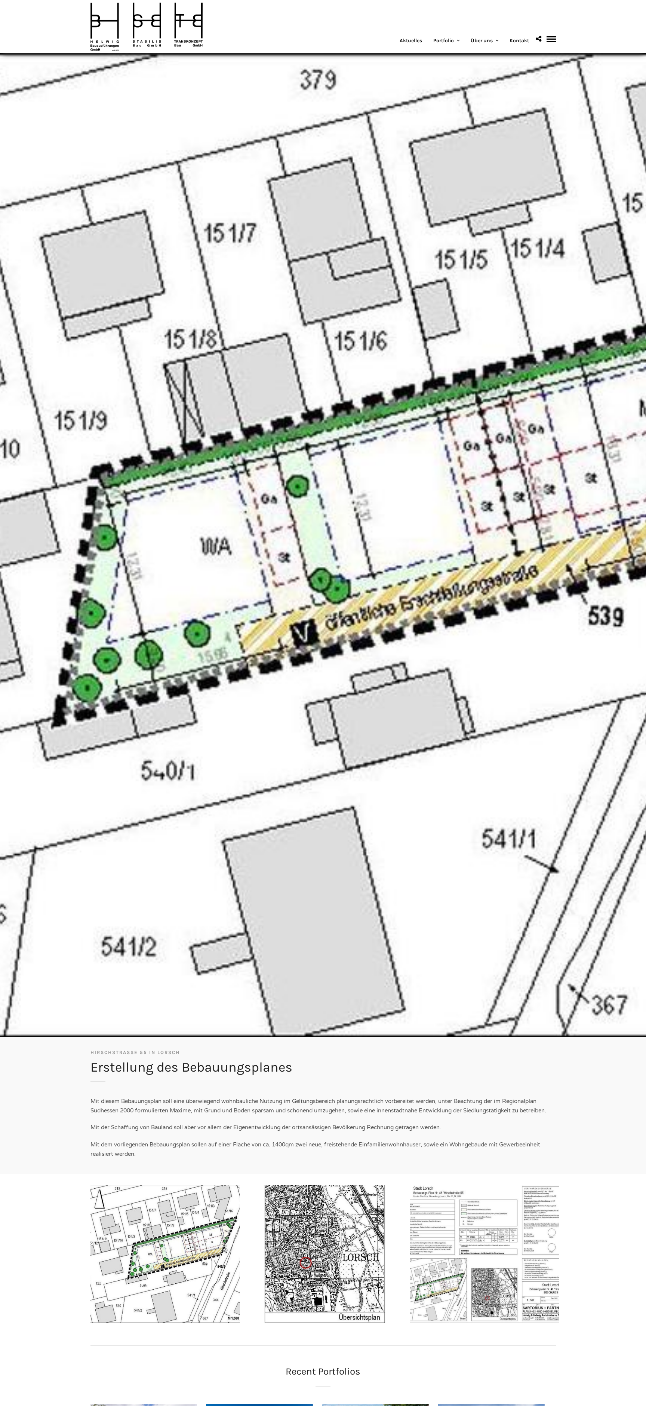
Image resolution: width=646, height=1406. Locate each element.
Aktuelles (411, 40)
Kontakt (519, 40)
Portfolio (443, 40)
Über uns (482, 40)
